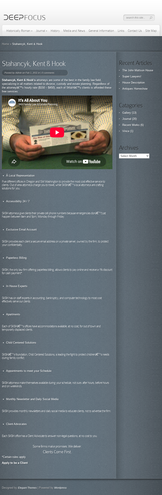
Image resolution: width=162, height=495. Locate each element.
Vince (125, 131)
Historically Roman (19, 30)
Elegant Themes (27, 487)
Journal (41, 30)
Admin (18, 72)
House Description (133, 82)
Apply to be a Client (15, 462)
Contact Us (135, 30)
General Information (101, 30)
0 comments (48, 72)
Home (5, 44)
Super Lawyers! (131, 76)
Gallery (126, 112)
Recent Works (131, 125)
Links (121, 30)
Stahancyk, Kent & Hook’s (19, 80)
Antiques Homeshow (134, 88)
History (55, 30)
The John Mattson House (137, 70)
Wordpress (60, 487)
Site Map (151, 30)
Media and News (74, 30)
